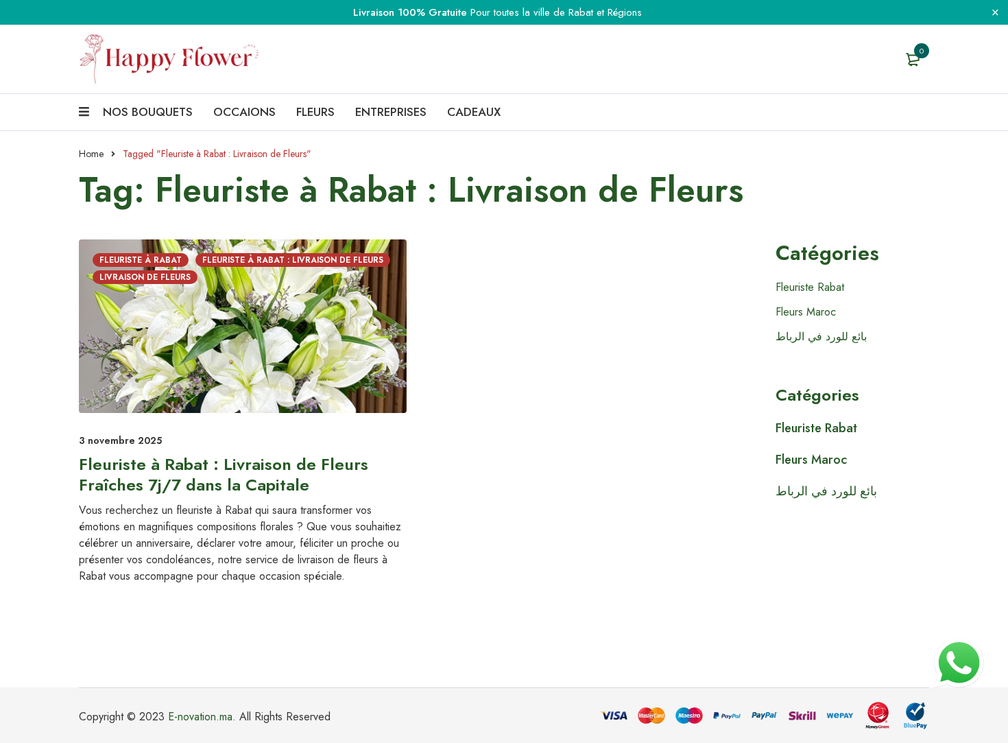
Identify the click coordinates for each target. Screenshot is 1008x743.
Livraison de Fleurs (145, 277)
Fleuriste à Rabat (140, 260)
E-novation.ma (200, 716)
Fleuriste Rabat (810, 287)
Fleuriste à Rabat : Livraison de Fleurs (292, 260)
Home (91, 154)
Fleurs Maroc (806, 312)
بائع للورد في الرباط (821, 336)
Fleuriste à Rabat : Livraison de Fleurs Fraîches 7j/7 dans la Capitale (223, 474)
